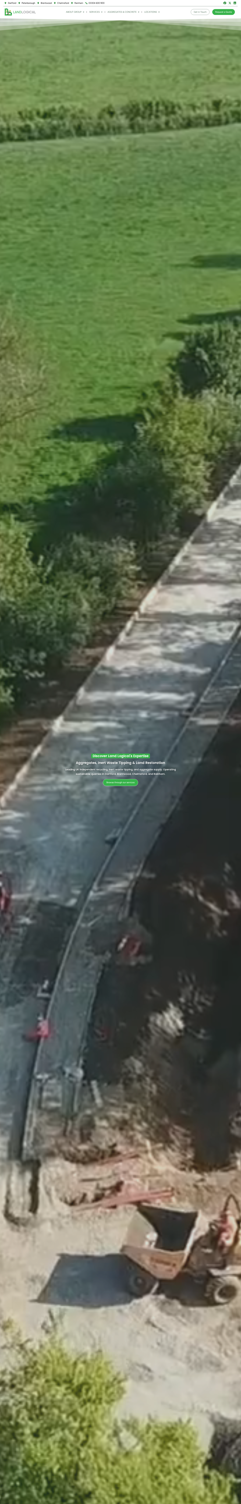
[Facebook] (224, 3)
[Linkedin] (234, 3)
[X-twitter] (229, 3)
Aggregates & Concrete (122, 12)
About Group (73, 12)
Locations (150, 12)
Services (94, 12)
